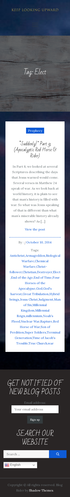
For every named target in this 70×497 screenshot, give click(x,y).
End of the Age (22, 277)
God (39, 288)
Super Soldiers (35, 332)
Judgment (45, 299)
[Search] (57, 454)
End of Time (43, 277)
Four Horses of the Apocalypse (39, 283)
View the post (35, 229)
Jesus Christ (29, 299)
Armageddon (35, 256)
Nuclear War (30, 321)
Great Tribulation (36, 294)
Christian (29, 272)
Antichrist (17, 256)
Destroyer (44, 272)
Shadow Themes (41, 490)
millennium (34, 316)
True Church (38, 343)
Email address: (35, 403)
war (51, 343)
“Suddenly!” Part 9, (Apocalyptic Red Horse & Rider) (35, 150)
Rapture (46, 321)
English (15, 465)
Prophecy (35, 131)
